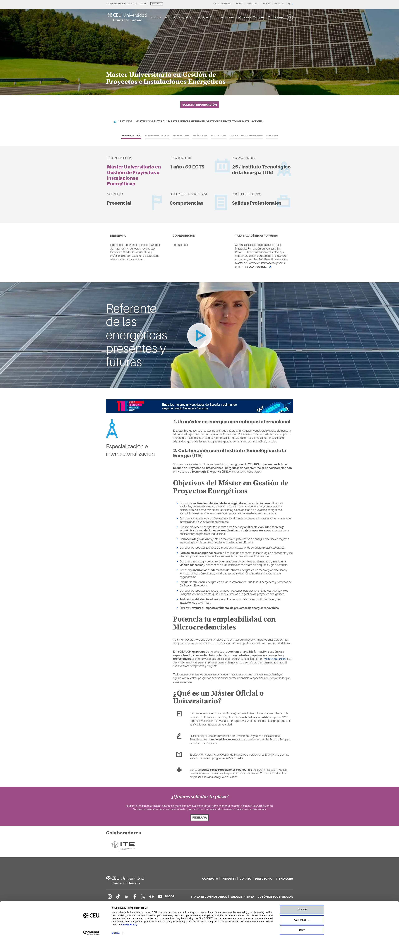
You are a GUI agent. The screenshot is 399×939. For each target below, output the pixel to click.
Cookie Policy (129, 924)
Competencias (186, 203)
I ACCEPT (302, 909)
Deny (302, 930)
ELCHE (130, 4)
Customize (300, 919)
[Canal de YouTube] (160, 896)
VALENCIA (121, 4)
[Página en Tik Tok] (118, 896)
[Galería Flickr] (151, 896)
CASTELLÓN (140, 4)
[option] (199, 47)
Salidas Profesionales (256, 203)
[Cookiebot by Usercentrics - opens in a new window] (91, 933)
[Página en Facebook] (134, 896)
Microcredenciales (275, 658)
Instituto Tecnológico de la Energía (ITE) (261, 169)
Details (116, 933)
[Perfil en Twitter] (143, 896)
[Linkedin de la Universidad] (126, 896)
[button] (131, 135)
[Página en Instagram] (109, 896)
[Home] (115, 121)
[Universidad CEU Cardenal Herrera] (128, 880)
